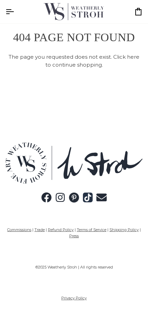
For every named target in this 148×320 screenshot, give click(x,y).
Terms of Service (91, 229)
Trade (39, 229)
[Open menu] (16, 11)
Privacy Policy (74, 298)
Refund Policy (61, 229)
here (133, 57)
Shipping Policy (124, 229)
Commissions (19, 229)
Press (74, 235)
